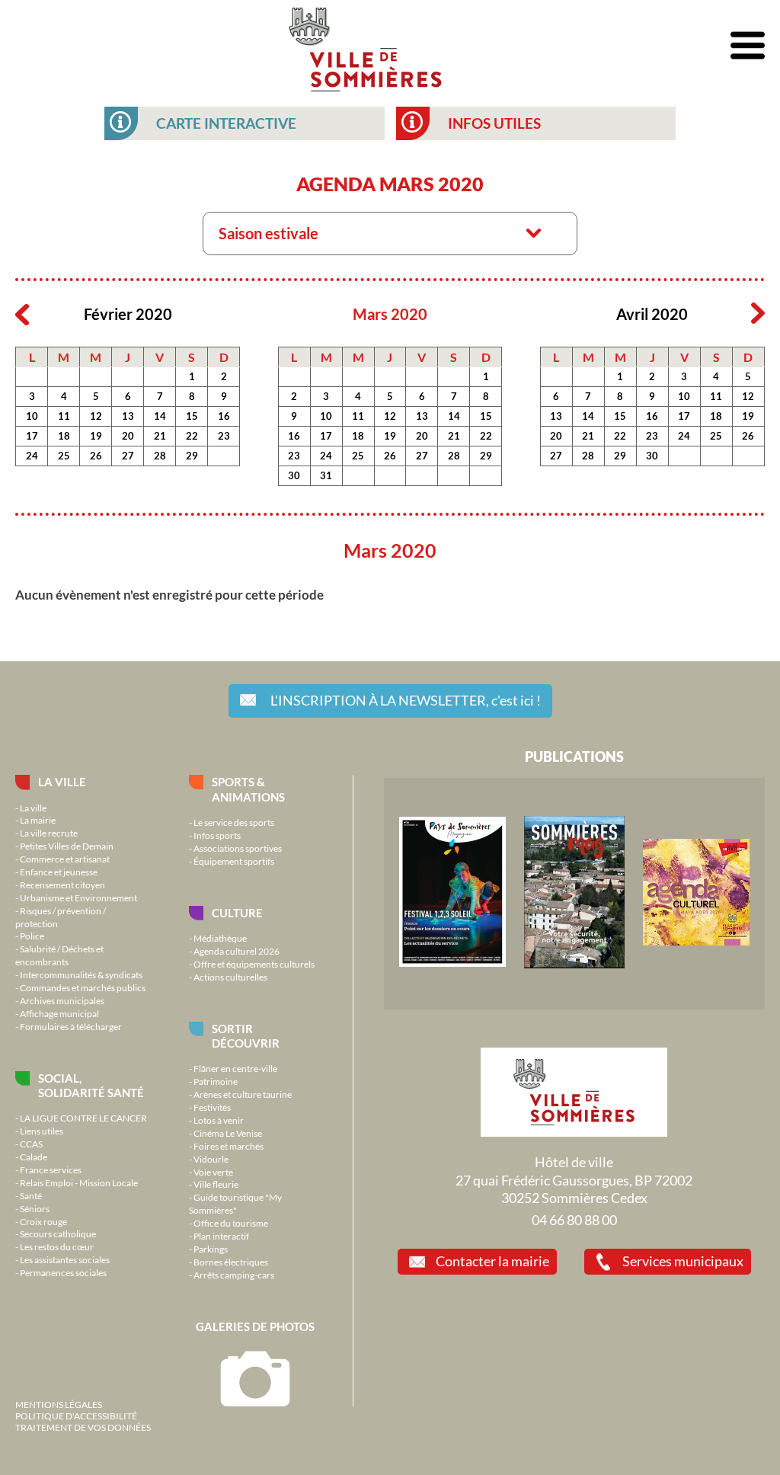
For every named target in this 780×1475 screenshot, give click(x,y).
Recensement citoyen (62, 884)
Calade (33, 1156)
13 (128, 416)
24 (32, 456)
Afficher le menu (747, 46)
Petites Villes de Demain (66, 845)
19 (96, 436)
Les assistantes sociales (65, 1259)
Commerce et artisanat (65, 858)
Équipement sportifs (233, 861)
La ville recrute (49, 832)
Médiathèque (220, 938)
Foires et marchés (228, 1146)
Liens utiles (41, 1130)
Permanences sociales (63, 1272)
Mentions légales (58, 1404)
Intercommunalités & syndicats (81, 974)
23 (224, 436)
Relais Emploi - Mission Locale (79, 1182)
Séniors (35, 1208)
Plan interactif (221, 1235)
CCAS (31, 1143)
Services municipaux (682, 1261)
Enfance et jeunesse (59, 871)
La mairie (38, 819)
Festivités (212, 1107)
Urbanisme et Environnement (78, 897)
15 (192, 416)
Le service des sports (233, 822)
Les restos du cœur (57, 1246)
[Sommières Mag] (574, 964)
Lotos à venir (218, 1120)
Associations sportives (237, 848)
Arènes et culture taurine (242, 1094)
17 (32, 436)
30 (294, 475)
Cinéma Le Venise (227, 1133)
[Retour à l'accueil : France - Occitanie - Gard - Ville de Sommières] (365, 45)
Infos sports (217, 835)
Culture (237, 913)
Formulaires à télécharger (71, 1026)
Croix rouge (43, 1221)
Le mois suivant (758, 313)
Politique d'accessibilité (76, 1415)
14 (160, 416)
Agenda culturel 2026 (236, 950)
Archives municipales (62, 1000)
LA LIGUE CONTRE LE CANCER (83, 1117)
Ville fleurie (215, 1184)
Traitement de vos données (83, 1427)
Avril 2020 (652, 314)
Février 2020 (128, 314)
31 (326, 475)
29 (192, 456)
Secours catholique (58, 1233)
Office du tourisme (230, 1222)
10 (32, 416)
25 (64, 456)
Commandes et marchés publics (82, 987)
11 (64, 416)
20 (128, 436)
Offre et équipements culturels (254, 963)
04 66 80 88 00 (574, 1219)
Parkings (210, 1248)
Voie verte (213, 1171)
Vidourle (211, 1158)
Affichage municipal (59, 1013)
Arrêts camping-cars (233, 1274)
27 (128, 456)
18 (64, 436)
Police (32, 935)
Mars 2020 (390, 314)
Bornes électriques (230, 1261)
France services (51, 1169)
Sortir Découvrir (246, 1036)
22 (192, 436)
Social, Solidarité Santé (91, 1085)
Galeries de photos (255, 1326)
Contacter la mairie (492, 1261)
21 (160, 436)
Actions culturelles (230, 976)
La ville (62, 782)
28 (160, 456)
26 (96, 456)
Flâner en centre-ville (235, 1068)
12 (96, 416)
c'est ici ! (405, 700)
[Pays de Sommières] (452, 963)
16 (224, 416)
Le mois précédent (22, 313)
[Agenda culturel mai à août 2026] (696, 942)
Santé (31, 1195)
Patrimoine (215, 1081)
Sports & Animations (248, 789)
